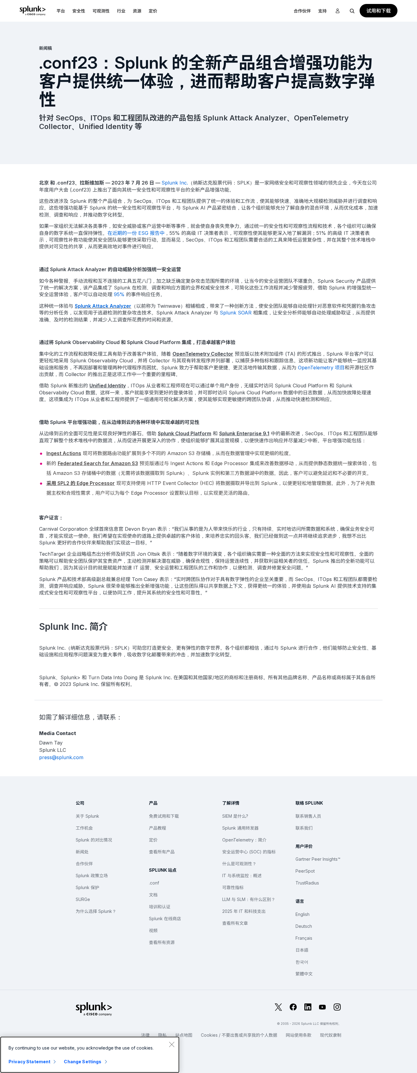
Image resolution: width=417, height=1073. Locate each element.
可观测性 (101, 10)
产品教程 (157, 828)
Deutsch (304, 926)
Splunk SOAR (236, 313)
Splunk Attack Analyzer (103, 306)
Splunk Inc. (174, 183)
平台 (60, 10)
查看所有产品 (162, 851)
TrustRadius (307, 882)
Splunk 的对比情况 (94, 839)
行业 (121, 10)
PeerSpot (305, 871)
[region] (89, 1054)
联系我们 (304, 828)
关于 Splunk (87, 816)
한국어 (302, 961)
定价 (153, 839)
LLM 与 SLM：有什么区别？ (248, 899)
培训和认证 (159, 906)
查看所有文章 (235, 923)
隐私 (162, 1035)
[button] (61, 10)
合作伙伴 (84, 863)
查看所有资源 (162, 942)
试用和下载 (378, 11)
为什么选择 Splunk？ (96, 911)
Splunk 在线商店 (165, 918)
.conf (154, 882)
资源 (137, 10)
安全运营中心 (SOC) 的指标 (249, 851)
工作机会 (84, 828)
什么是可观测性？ (239, 863)
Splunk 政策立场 (92, 875)
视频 (153, 930)
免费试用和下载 (164, 816)
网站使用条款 (298, 1035)
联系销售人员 (308, 816)
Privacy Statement (29, 1061)
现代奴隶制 (330, 1035)
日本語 (302, 950)
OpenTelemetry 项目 (321, 367)
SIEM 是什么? (235, 816)
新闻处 (82, 851)
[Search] (352, 10)
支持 (322, 10)
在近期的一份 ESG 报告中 (136, 233)
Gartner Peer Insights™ (318, 859)
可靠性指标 (233, 887)
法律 (145, 1035)
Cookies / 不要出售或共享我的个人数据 (239, 1035)
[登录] (337, 11)
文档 (153, 894)
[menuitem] (61, 10)
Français (304, 938)
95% (119, 294)
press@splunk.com (61, 757)
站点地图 (183, 1035)
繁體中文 (304, 973)
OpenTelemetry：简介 (244, 839)
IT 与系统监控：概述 (242, 875)
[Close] (172, 1044)
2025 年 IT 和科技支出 (244, 911)
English (303, 914)
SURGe (83, 899)
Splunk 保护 (87, 887)
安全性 (78, 10)
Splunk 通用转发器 (240, 828)
